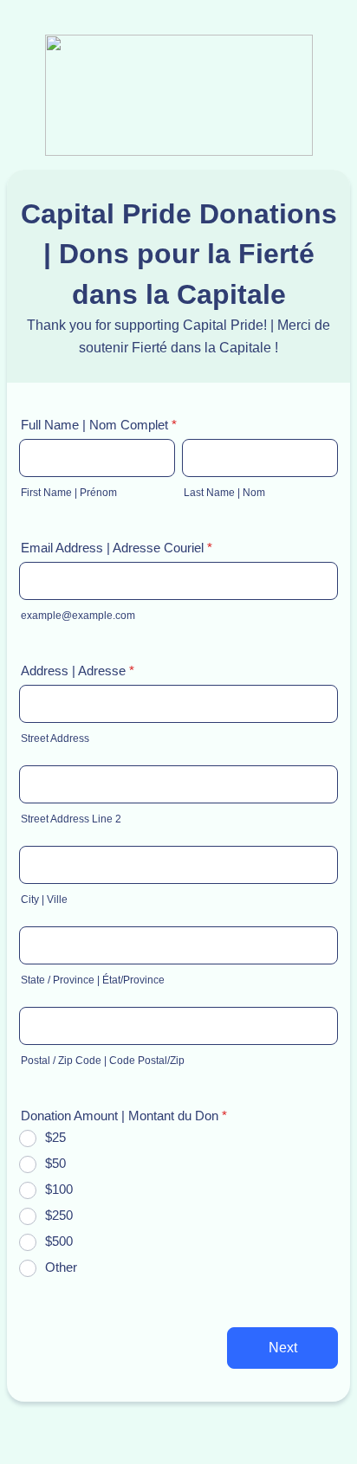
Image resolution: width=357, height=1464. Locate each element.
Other (61, 1267)
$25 (55, 1137)
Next (283, 1347)
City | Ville (44, 899)
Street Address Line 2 (71, 819)
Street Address (55, 738)
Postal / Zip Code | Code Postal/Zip (103, 1060)
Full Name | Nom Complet (99, 424)
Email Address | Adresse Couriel (116, 547)
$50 (55, 1163)
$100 (59, 1189)
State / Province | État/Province (93, 980)
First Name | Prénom (69, 493)
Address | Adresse (77, 670)
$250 (59, 1215)
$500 (59, 1241)
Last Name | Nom (224, 493)
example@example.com (78, 615)
